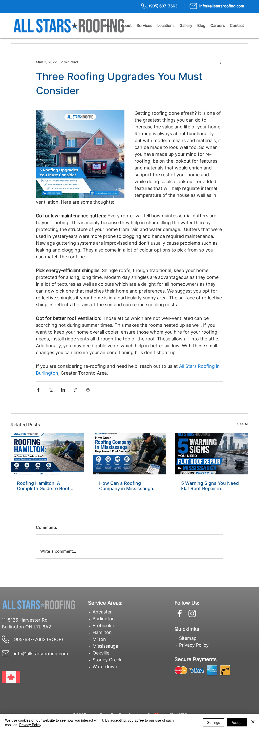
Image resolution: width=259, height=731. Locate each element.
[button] (126, 25)
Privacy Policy (194, 645)
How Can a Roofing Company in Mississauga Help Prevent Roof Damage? (126, 485)
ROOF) (56, 639)
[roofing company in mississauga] (129, 453)
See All (242, 424)
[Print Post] (87, 390)
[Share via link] (75, 390)
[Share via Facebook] (38, 390)
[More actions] (220, 62)
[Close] (253, 722)
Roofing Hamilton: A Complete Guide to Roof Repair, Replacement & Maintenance (43, 485)
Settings (213, 722)
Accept (237, 722)
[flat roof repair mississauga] (211, 453)
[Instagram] (192, 613)
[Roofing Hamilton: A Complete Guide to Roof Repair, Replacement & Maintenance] (47, 453)
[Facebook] (180, 613)
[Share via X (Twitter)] (50, 390)
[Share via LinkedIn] (63, 390)
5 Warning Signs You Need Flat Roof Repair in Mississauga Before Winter (210, 485)
